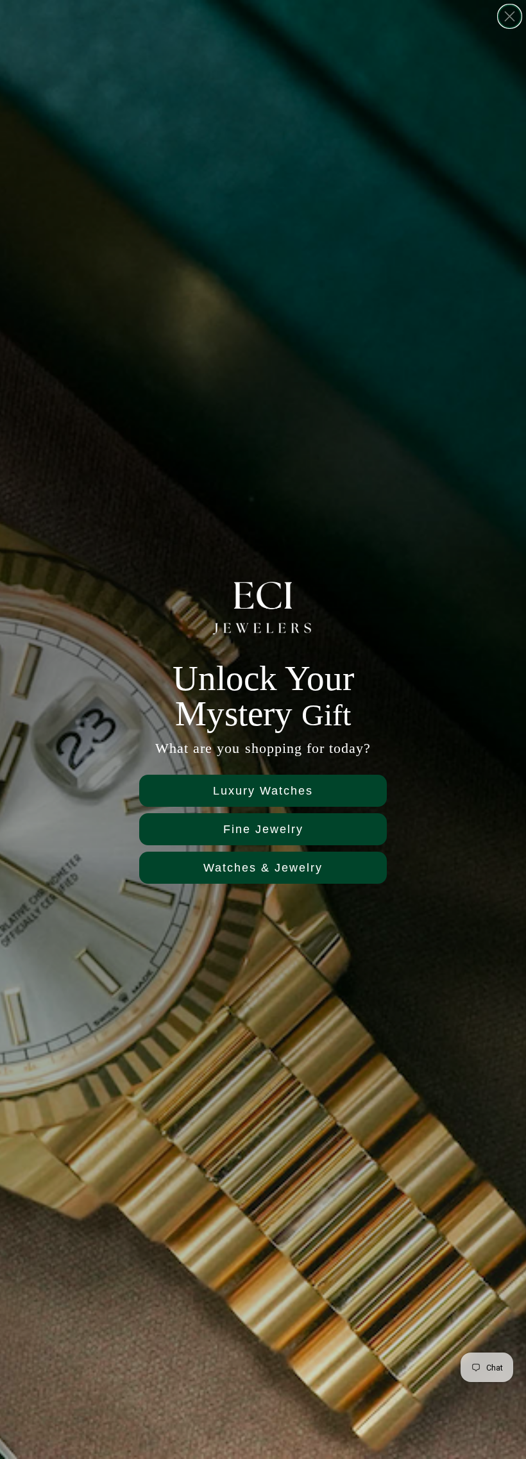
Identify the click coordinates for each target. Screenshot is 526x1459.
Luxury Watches (263, 790)
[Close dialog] (509, 16)
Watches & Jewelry (263, 867)
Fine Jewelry (263, 829)
